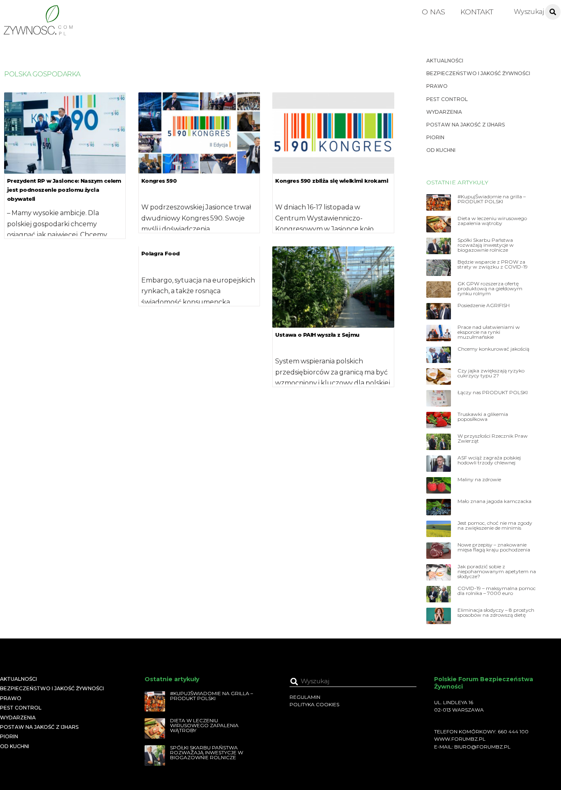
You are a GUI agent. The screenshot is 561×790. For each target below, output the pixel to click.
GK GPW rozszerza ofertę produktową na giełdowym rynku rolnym (490, 288)
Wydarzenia (444, 112)
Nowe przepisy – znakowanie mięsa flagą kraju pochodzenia (494, 547)
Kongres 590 (159, 180)
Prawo (437, 86)
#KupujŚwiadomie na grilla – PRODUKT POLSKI (492, 199)
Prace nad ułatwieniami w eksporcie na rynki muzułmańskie (489, 332)
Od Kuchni (440, 150)
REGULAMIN (305, 697)
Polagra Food (160, 253)
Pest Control (447, 99)
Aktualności (444, 60)
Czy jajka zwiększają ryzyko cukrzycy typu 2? (491, 373)
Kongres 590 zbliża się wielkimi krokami (331, 180)
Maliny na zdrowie (479, 479)
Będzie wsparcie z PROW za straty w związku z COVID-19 (493, 264)
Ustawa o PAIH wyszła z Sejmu (317, 334)
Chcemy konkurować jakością (493, 349)
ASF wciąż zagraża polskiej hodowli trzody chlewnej (489, 460)
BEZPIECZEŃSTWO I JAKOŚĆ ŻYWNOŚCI (478, 73)
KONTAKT (476, 11)
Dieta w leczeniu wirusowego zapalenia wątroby (492, 221)
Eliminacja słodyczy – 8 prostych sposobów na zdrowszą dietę (496, 613)
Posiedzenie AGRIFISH (484, 305)
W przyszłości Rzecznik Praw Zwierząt (493, 438)
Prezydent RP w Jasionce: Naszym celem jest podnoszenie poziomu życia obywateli (64, 189)
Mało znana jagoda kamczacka (494, 501)
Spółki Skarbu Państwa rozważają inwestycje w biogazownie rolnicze (486, 245)
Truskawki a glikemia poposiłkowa (483, 417)
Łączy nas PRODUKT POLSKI (493, 392)
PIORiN (435, 137)
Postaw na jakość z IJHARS (465, 125)
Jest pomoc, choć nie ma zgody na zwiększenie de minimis (495, 525)
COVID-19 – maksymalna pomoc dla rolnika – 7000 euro (497, 591)
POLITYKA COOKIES (314, 704)
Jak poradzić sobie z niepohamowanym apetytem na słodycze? (497, 571)
